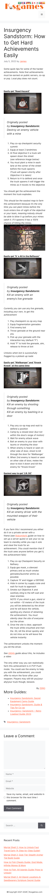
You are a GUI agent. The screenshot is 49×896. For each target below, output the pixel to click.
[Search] (41, 826)
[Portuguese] (40, 2)
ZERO (42, 688)
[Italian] (31, 2)
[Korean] (37, 2)
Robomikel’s (21, 535)
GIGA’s (11, 653)
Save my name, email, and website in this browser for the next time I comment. (25, 797)
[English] (22, 2)
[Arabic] (19, 2)
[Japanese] (34, 2)
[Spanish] (43, 2)
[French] (25, 2)
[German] (28, 2)
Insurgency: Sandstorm (18, 722)
